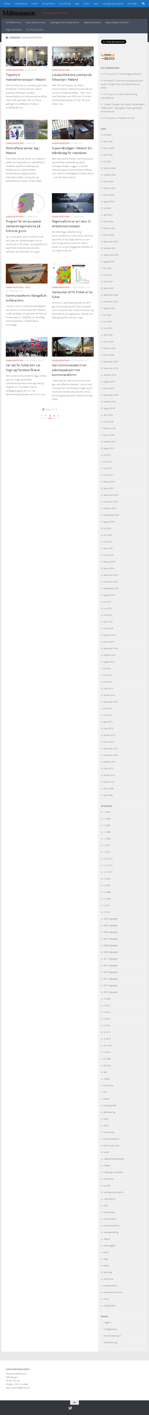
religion (107, 1239)
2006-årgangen (111, 932)
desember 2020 (111, 295)
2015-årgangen (111, 985)
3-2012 (107, 1012)
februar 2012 (109, 775)
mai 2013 (108, 715)
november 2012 (111, 755)
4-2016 (107, 1052)
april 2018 (108, 415)
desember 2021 (111, 241)
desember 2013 (111, 702)
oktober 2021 (110, 248)
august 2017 (109, 448)
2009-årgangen (111, 952)
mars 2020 (108, 341)
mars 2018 (108, 421)
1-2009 (107, 838)
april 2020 (108, 335)
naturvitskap (109, 1212)
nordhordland (110, 1219)
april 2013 (108, 722)
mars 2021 (108, 281)
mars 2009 (108, 788)
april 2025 (108, 155)
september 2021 (111, 255)
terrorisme (108, 1279)
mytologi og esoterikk (113, 3)
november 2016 (111, 501)
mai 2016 (108, 541)
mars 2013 (108, 728)
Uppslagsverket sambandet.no (64, 22)
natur (96, 3)
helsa (106, 1119)
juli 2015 (107, 601)
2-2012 (107, 912)
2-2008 (107, 892)
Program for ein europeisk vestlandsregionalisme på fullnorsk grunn (23, 226)
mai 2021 (108, 275)
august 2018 (109, 408)
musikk (34, 3)
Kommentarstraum (112, 1336)
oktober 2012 (110, 762)
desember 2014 (111, 648)
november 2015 (111, 581)
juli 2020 (107, 315)
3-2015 (107, 1032)
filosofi (107, 1099)
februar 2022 (109, 228)
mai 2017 (108, 468)
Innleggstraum (110, 1329)
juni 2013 (108, 708)
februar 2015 (109, 635)
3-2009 (107, 999)
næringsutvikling (111, 1232)
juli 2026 (107, 135)
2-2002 (107, 878)
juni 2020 (108, 321)
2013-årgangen (111, 972)
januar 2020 (109, 355)
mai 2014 (108, 682)
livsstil (86, 3)
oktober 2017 (110, 441)
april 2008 (108, 795)
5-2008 (107, 1059)
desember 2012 (111, 748)
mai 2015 (108, 615)
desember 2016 (111, 495)
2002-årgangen (111, 918)
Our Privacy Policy (35, 29)
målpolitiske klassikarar (114, 1159)
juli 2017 (107, 455)
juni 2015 (108, 608)
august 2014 (109, 662)
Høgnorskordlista (14, 29)
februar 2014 (109, 695)
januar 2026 (109, 148)
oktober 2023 (110, 175)
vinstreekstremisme (113, 1292)
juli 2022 (107, 208)
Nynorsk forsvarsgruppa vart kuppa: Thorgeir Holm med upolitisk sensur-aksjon (122, 84)
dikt (105, 1072)
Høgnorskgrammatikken (117, 22)
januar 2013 (109, 742)
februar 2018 (109, 428)
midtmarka (108, 1179)
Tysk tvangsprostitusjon (130, 74)
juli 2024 (107, 161)
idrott (106, 1125)
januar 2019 (109, 388)
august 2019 (109, 381)
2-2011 (107, 905)
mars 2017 (108, 475)
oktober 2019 (110, 375)
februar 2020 (109, 348)
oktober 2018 (110, 401)
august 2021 (109, 261)
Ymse (27, 287)
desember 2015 (111, 575)
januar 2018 (109, 435)
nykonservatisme (111, 1225)
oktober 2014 (110, 655)
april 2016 (108, 548)
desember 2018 (111, 395)
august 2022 (109, 201)
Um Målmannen (13, 22)
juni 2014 (108, 675)
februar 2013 (109, 735)
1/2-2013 (108, 858)
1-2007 (107, 825)
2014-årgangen (111, 979)
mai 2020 (108, 328)
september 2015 (111, 588)
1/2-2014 (108, 865)
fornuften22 (109, 80)
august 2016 (109, 521)
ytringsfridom (48, 3)
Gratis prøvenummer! (35, 22)
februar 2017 (109, 481)
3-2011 (107, 1005)
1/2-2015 (108, 872)
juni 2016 (108, 535)
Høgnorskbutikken (92, 22)
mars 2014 (108, 688)
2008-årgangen (111, 945)
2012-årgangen (111, 965)
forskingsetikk (110, 1105)
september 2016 (111, 515)
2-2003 (107, 885)
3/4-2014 (108, 1045)
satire (106, 1252)
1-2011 (107, 845)
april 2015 (108, 621)
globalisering (109, 1112)
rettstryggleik (110, 1245)
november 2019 (111, 368)
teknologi (132, 3)
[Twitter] (70, 1408)
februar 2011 (109, 782)
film (105, 1092)
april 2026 (108, 141)
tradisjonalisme (110, 1285)
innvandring (65, 3)
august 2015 (109, 595)
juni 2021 (108, 268)
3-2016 (107, 1039)
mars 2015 (108, 628)
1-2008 (107, 832)
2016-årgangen (111, 992)
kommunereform (14, 70)
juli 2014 (107, 668)
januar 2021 (109, 288)
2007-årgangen (111, 938)
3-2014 (107, 1025)
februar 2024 (109, 168)
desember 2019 (111, 361)
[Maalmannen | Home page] (20, 13)
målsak (6, 3)
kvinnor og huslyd (111, 1145)
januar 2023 (109, 195)
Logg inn (107, 1322)
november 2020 (111, 301)
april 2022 (108, 215)
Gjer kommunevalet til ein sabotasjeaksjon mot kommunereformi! (69, 370)
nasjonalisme (21, 3)
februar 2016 (109, 561)
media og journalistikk (113, 1172)
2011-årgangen (111, 958)
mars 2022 (108, 221)
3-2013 (107, 1019)
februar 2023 (109, 188)
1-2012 (107, 852)
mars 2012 (108, 768)
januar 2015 (109, 642)
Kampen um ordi (126, 118)
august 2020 (109, 308)
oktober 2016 (110, 508)
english (107, 1079)
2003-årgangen (111, 925)
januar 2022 (109, 235)
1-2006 (107, 818)
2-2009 (107, 898)
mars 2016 (108, 555)
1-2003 (107, 812)
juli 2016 (107, 528)
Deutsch (107, 1065)
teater (106, 1265)
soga (77, 3)
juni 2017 (108, 461)
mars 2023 (108, 181)
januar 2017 (109, 488)
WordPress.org (110, 1342)
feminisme (108, 1085)
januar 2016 (109, 568)
